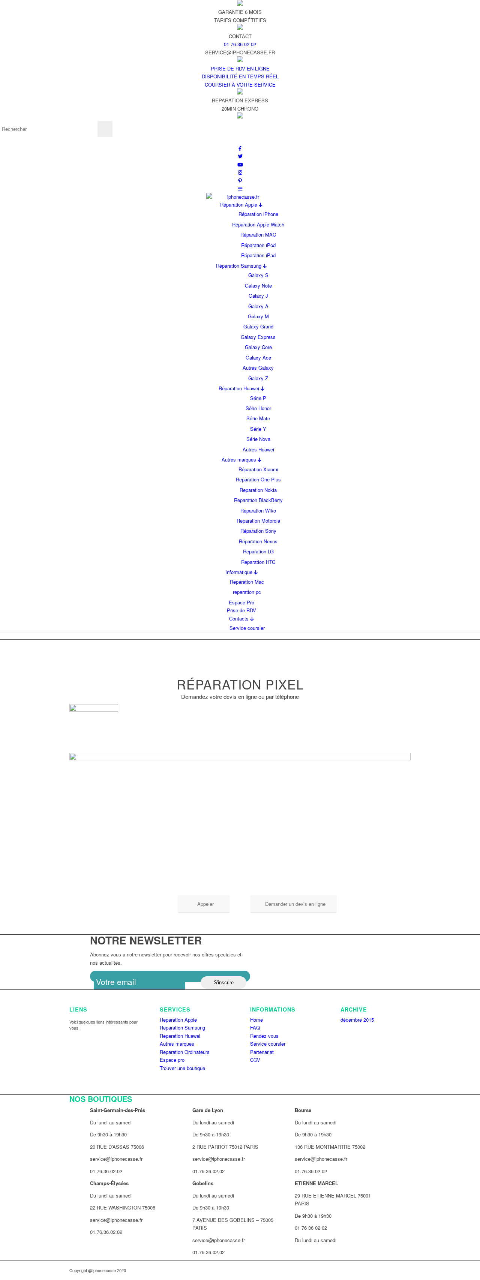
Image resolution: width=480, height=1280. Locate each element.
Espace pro (172, 1059)
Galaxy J (258, 295)
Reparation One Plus (258, 479)
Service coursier (247, 627)
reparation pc (247, 591)
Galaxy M (258, 316)
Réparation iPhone (258, 213)
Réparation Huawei (240, 388)
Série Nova (258, 438)
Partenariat (262, 1051)
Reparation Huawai (180, 1035)
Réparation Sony (258, 530)
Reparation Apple (178, 1019)
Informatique (239, 572)
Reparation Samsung (182, 1027)
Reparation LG (258, 551)
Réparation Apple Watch (258, 224)
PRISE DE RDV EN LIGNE (240, 68)
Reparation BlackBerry (258, 500)
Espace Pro (241, 602)
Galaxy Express (258, 336)
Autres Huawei (258, 449)
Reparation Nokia (258, 489)
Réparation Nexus (258, 541)
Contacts (239, 618)
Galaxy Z (258, 378)
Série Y (258, 428)
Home (256, 1019)
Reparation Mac (247, 581)
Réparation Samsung (239, 265)
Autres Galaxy (258, 367)
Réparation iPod (258, 245)
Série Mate (258, 418)
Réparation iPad (258, 255)
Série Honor (258, 408)
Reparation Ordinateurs (185, 1051)
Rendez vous (264, 1035)
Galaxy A (258, 306)
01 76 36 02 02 (240, 44)
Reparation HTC (258, 561)
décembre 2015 (357, 1019)
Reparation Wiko (258, 510)
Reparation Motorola (258, 520)
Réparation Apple (239, 204)
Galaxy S (258, 275)
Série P (258, 398)
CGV (255, 1059)
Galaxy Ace (258, 357)
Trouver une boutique (182, 1068)
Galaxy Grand (258, 326)
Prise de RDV (241, 610)
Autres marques (240, 459)
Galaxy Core (258, 347)
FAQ (255, 1027)
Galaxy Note (258, 285)
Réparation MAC (258, 234)
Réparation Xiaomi (258, 469)
